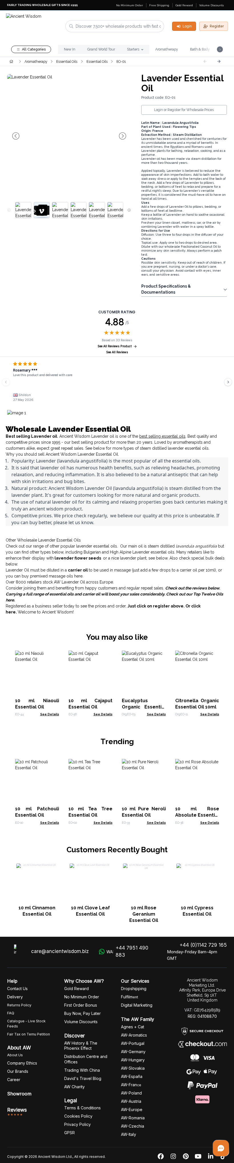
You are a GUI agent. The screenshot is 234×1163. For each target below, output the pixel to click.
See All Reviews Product (115, 346)
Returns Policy (19, 1005)
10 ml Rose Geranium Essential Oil (143, 914)
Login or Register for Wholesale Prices (184, 110)
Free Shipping (159, 5)
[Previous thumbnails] (9, 210)
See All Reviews (117, 352)
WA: (127, 951)
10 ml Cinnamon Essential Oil (37, 911)
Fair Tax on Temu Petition (28, 1034)
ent (129, 997)
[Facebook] (160, 1156)
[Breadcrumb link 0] (11, 61)
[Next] (219, 61)
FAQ (10, 1013)
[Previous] (6, 382)
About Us (15, 1055)
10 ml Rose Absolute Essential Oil (197, 815)
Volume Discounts (211, 5)
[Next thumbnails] (129, 210)
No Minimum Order (129, 5)
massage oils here (65, 576)
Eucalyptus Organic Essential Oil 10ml (144, 707)
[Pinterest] (185, 1156)
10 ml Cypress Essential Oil (197, 911)
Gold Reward (184, 5)
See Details (49, 714)
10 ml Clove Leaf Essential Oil (90, 911)
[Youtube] (198, 1156)
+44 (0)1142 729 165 (203, 945)
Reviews (17, 1110)
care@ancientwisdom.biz (60, 951)
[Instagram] (173, 1156)
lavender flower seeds (78, 558)
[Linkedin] (210, 1156)
